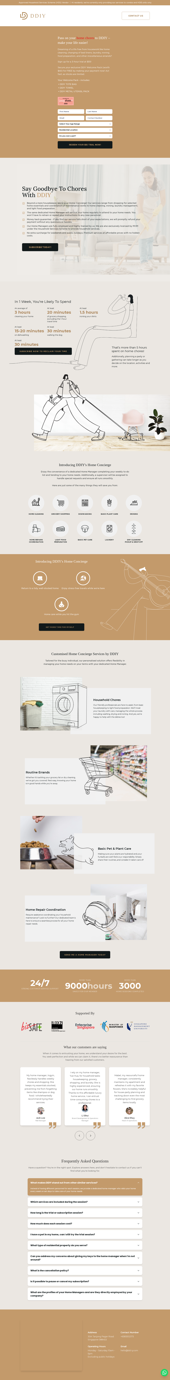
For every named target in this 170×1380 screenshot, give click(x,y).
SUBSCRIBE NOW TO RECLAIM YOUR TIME (43, 351)
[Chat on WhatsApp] (164, 1372)
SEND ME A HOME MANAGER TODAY (85, 955)
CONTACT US (135, 16)
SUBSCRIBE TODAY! (40, 247)
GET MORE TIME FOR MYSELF (60, 627)
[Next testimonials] (90, 1135)
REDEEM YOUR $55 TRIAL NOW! (85, 145)
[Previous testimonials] (79, 1135)
